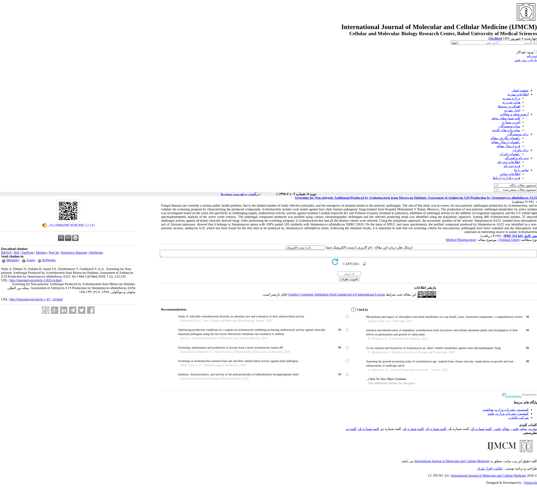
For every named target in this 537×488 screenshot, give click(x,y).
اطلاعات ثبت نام (508, 162)
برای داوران (520, 150)
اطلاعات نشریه (518, 94)
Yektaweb (530, 482)
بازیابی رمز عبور (525, 60)
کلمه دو (351, 429)
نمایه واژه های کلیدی (506, 130)
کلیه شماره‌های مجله (505, 118)
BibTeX (6, 252)
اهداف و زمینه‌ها (509, 106)
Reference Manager (74, 252)
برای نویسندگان (518, 134)
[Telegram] (72, 310)
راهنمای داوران (509, 154)
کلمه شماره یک (481, 429)
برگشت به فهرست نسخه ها (240, 194)
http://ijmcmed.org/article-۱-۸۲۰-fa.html (36, 299)
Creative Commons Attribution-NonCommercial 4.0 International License (336, 294)
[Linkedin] (63, 310)
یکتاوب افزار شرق (490, 468)
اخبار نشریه (512, 110)
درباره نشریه (511, 98)
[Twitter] (81, 310)
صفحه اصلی (520, 90)
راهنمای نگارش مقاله (505, 138)
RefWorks (96, 252)
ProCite (54, 252)
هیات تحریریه (511, 102)
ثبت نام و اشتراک (517, 158)
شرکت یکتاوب (518, 417)
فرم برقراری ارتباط (506, 178)
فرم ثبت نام (512, 166)
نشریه (533, 429)
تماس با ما (521, 170)
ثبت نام (532, 56)
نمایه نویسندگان (509, 126)
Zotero (30, 260)
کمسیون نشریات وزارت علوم (508, 413)
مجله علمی (519, 429)
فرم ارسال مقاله (508, 146)
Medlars (41, 252)
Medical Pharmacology (461, 240)
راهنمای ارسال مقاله (505, 142)
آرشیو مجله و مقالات (514, 114)
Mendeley (13, 260)
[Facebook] (90, 310)
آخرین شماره (511, 122)
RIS (16, 252)
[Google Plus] (54, 310)
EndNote (28, 252)
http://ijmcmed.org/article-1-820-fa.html (36, 280)
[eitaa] (45, 310)
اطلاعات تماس (509, 174)
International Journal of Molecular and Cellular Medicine (451, 461)
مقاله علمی (502, 429)
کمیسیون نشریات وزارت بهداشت (506, 409)
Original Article (509, 240)
